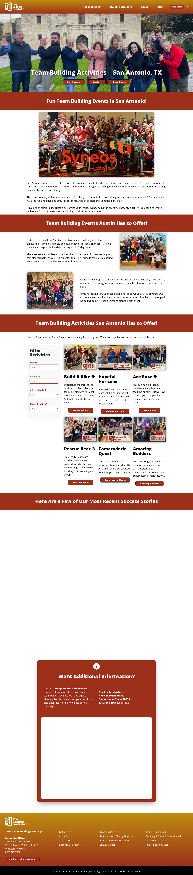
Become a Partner (69, 844)
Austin (96, 82)
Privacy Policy (122, 871)
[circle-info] (96, 666)
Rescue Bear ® (80, 482)
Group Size (35, 376)
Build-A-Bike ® (80, 410)
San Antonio (73, 82)
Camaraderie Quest (115, 480)
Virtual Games (107, 844)
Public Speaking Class (158, 844)
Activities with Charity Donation (117, 836)
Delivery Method (38, 390)
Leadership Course (156, 840)
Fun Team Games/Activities (115, 840)
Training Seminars (156, 831)
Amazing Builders (149, 483)
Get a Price (65, 831)
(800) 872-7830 (12, 852)
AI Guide (135, 871)
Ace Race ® (150, 410)
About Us (64, 836)
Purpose (33, 362)
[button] (176, 7)
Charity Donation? (38, 404)
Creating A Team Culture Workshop (165, 836)
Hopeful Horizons (115, 411)
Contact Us (65, 840)
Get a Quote (119, 82)
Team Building (108, 831)
